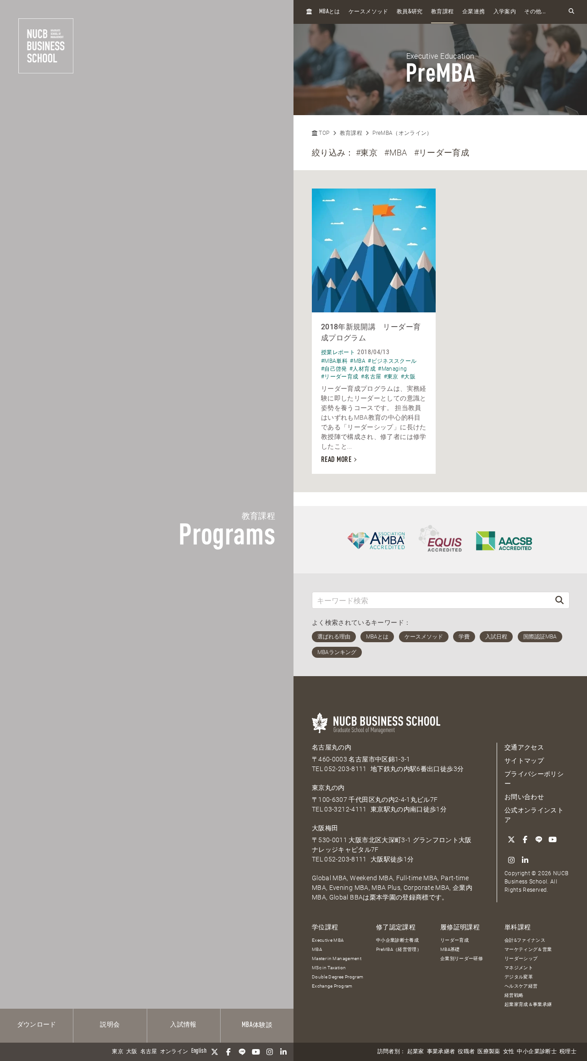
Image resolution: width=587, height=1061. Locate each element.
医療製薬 (488, 1052)
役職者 (466, 1052)
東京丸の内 (328, 787)
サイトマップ (524, 760)
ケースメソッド (368, 12)
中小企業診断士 (536, 1052)
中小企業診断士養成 (397, 940)
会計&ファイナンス (524, 940)
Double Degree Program (337, 976)
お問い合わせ (524, 796)
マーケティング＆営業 (528, 949)
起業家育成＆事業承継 (528, 1004)
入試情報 (183, 1025)
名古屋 (148, 1052)
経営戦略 (513, 995)
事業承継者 (441, 1052)
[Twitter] (215, 1052)
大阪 (132, 1052)
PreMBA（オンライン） (402, 133)
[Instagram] (270, 1052)
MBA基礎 (450, 949)
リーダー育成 (454, 940)
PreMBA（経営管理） (398, 949)
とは (329, 12)
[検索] (559, 600)
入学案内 (504, 12)
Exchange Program (332, 986)
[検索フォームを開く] (571, 11)
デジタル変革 (518, 976)
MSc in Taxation (329, 967)
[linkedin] (283, 1052)
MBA (317, 949)
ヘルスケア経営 (520, 986)
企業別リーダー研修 (461, 958)
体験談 (257, 1025)
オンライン (174, 1052)
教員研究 (410, 12)
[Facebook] (228, 1052)
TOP (323, 133)
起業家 (415, 1052)
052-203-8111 (345, 768)
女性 (509, 1052)
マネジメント (518, 967)
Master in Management (336, 958)
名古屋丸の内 (331, 747)
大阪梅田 (325, 828)
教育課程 (442, 12)
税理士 (567, 1052)
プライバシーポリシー (534, 778)
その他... (535, 12)
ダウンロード (36, 1025)
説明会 (110, 1025)
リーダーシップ (520, 958)
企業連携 (473, 12)
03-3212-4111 (345, 809)
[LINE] (242, 1052)
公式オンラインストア (534, 814)
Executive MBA (328, 940)
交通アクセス (524, 747)
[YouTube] (256, 1052)
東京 (117, 1052)
